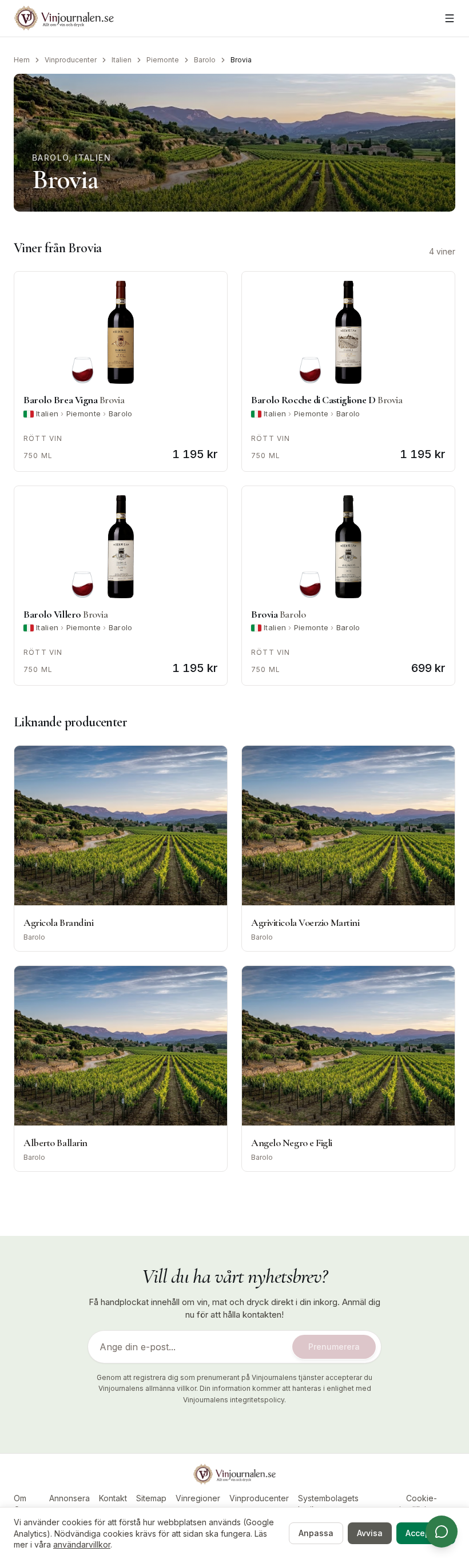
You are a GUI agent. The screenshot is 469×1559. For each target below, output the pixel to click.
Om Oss (21, 1503)
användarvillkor (81, 1544)
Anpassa (316, 1533)
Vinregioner (198, 1498)
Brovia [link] (241, 59)
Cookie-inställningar (421, 1503)
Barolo (205, 59)
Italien (122, 59)
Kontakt (113, 1498)
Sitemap (151, 1498)
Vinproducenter (71, 59)
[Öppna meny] (449, 18)
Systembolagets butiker (328, 1503)
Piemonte (162, 59)
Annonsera (69, 1498)
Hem (22, 59)
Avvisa (370, 1533)
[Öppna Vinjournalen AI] (442, 1532)
